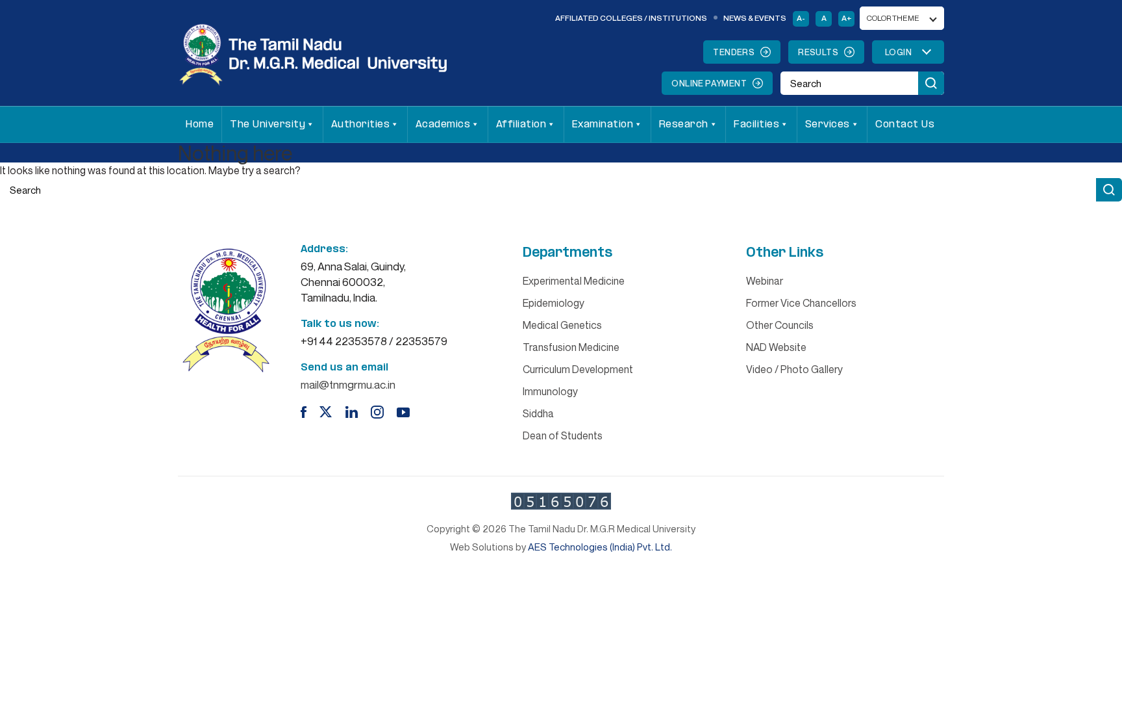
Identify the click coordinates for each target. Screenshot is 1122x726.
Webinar (764, 280)
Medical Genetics (562, 324)
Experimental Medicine (574, 280)
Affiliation (521, 124)
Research (683, 124)
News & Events (754, 18)
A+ (847, 18)
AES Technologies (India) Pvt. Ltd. (600, 546)
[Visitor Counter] (561, 501)
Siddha (538, 413)
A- (801, 18)
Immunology (550, 391)
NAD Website (776, 347)
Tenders (733, 52)
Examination (603, 124)
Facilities (756, 124)
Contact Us (904, 124)
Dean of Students (563, 435)
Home (200, 124)
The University (267, 124)
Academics (443, 124)
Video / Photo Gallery (794, 369)
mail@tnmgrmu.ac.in (348, 384)
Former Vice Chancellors (801, 302)
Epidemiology (553, 302)
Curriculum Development (578, 369)
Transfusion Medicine (571, 347)
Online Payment (709, 83)
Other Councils (780, 324)
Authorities (360, 124)
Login (898, 52)
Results (818, 52)
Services (827, 124)
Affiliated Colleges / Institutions (631, 18)
